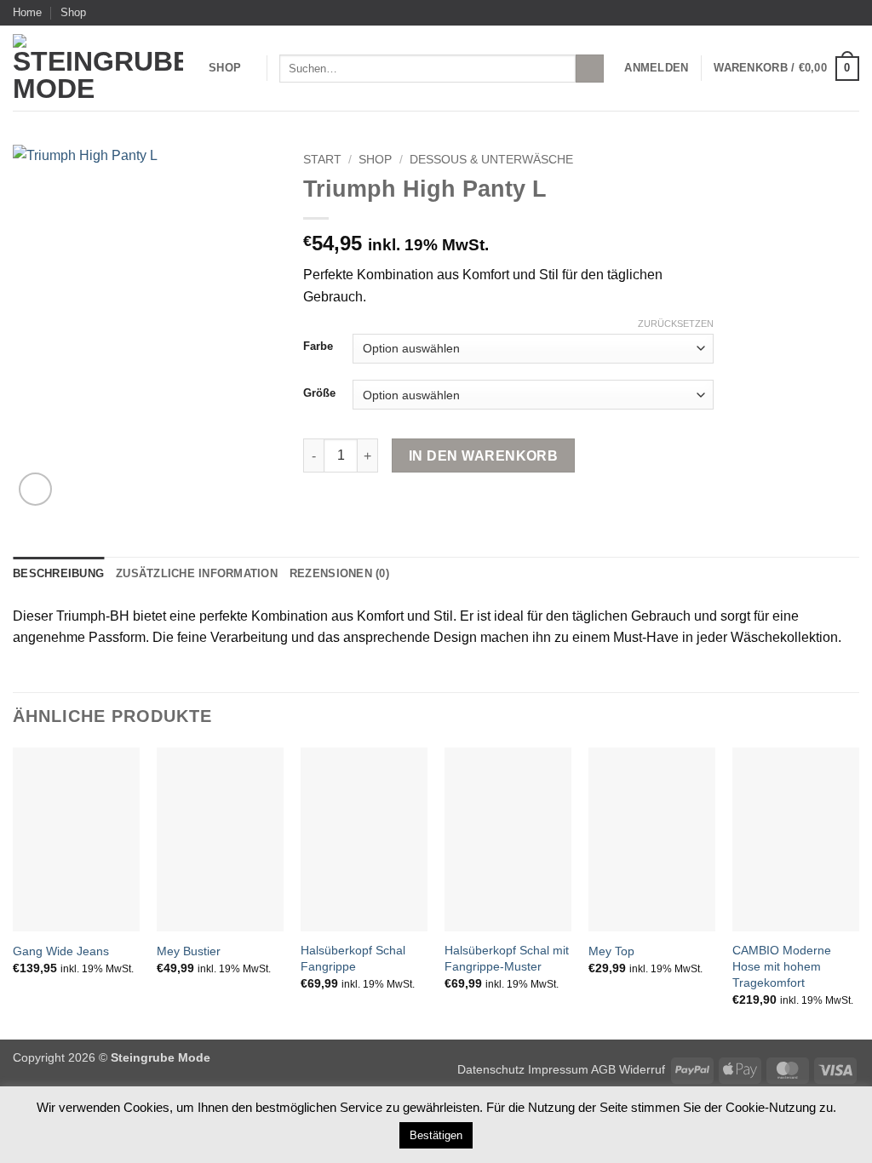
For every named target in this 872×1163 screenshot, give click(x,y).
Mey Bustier (189, 951)
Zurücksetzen (676, 323)
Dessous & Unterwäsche (491, 159)
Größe (319, 393)
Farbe (318, 346)
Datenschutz (491, 1069)
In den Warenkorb (483, 456)
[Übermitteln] (590, 68)
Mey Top (611, 951)
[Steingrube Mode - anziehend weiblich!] (98, 68)
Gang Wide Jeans (61, 951)
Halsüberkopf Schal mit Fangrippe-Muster (507, 958)
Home (27, 12)
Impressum (559, 1069)
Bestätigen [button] (436, 1135)
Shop (73, 12)
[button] (656, 68)
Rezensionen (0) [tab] (339, 573)
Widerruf (642, 1069)
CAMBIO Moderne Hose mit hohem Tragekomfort (781, 965)
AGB (603, 1069)
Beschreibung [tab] (58, 573)
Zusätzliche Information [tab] (197, 573)
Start (322, 159)
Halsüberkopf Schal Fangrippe (353, 958)
